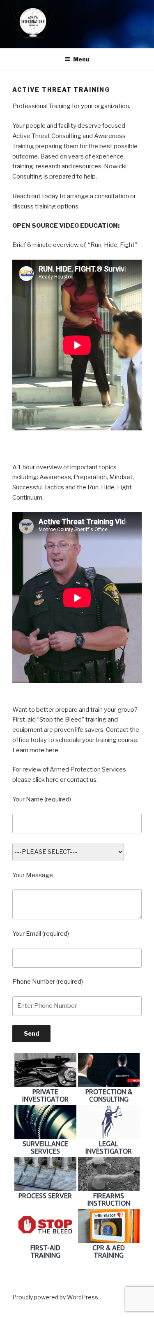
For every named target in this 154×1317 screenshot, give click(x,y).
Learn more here (35, 750)
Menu (81, 59)
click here (45, 779)
